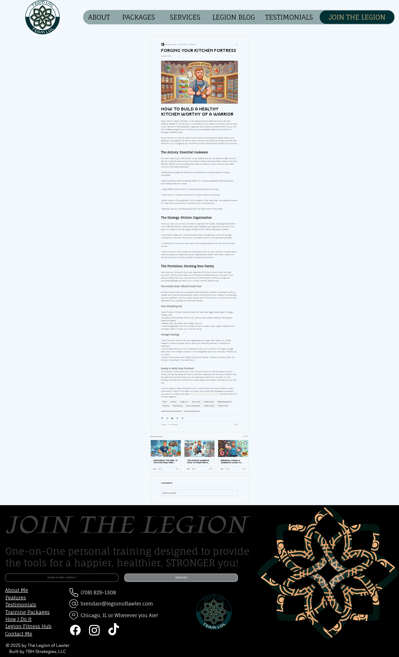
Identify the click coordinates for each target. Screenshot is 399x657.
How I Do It (18, 619)
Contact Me (18, 634)
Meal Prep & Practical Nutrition (171, 411)
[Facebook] (75, 630)
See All (246, 436)
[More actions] (236, 44)
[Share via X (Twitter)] (167, 418)
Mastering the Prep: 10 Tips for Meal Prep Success (165, 462)
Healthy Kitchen (209, 406)
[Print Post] (182, 418)
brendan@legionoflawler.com (117, 603)
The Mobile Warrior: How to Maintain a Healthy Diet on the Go (198, 462)
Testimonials (20, 605)
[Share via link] (177, 418)
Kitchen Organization (193, 406)
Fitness (164, 402)
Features (15, 597)
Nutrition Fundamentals (192, 411)
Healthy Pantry (223, 406)
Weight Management (224, 402)
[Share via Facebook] (162, 418)
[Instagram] (94, 630)
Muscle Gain (196, 402)
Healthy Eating (209, 402)
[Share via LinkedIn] (172, 418)
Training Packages (27, 612)
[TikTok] (114, 630)
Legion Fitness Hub (28, 626)
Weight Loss (184, 402)
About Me (16, 590)
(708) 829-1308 (98, 592)
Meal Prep (165, 406)
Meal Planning (177, 406)
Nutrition (174, 402)
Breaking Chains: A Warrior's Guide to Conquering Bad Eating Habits (231, 462)
